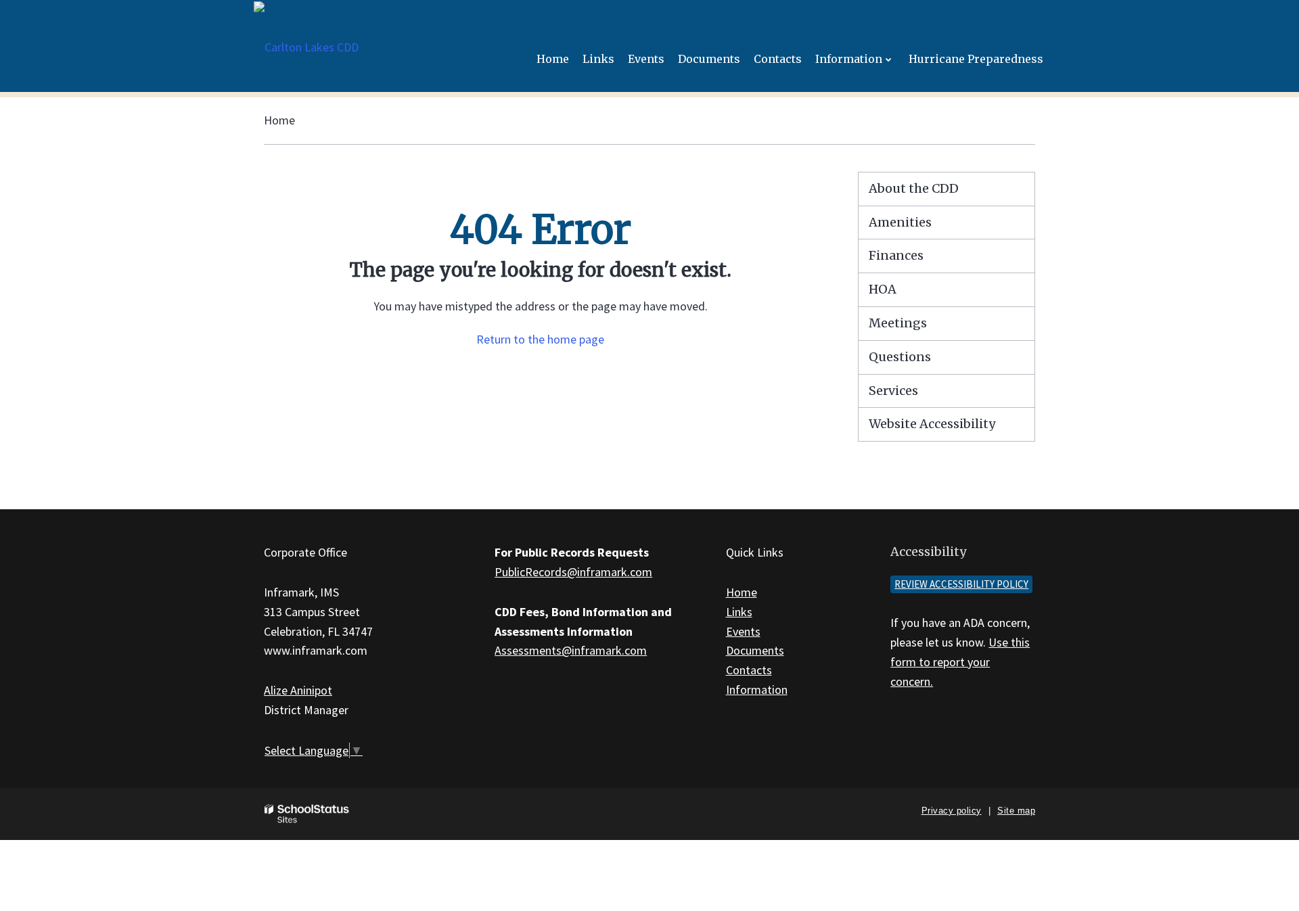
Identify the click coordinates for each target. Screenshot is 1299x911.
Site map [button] (1016, 810)
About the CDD (914, 188)
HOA (882, 289)
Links (739, 612)
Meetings (898, 323)
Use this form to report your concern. (960, 661)
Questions (900, 357)
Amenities (900, 222)
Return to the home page (540, 339)
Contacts (749, 670)
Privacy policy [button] (951, 810)
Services (893, 390)
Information (757, 689)
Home (279, 120)
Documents (755, 650)
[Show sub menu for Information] (889, 59)
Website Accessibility (932, 423)
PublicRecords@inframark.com (573, 572)
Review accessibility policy (961, 584)
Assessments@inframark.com (571, 650)
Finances (896, 255)
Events (743, 631)
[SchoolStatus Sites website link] (307, 814)
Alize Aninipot (298, 690)
